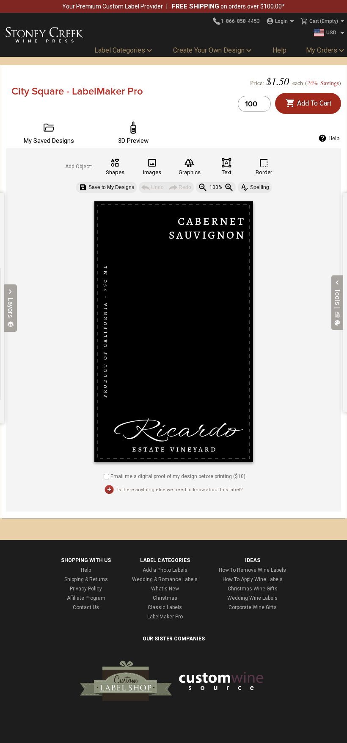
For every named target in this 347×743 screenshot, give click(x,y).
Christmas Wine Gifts (253, 589)
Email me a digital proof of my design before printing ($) (177, 476)
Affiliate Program (86, 598)
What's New (165, 589)
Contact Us (86, 607)
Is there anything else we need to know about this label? (180, 490)
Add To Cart (313, 103)
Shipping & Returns (86, 579)
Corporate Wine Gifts (253, 607)
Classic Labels (165, 607)
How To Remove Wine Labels (252, 570)
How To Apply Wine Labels (253, 579)
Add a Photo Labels (165, 570)
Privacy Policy (86, 589)
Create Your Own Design (209, 50)
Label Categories (119, 50)
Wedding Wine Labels (252, 598)
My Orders (321, 50)
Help (279, 50)
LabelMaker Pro (165, 617)
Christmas (165, 598)
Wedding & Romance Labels (165, 579)
